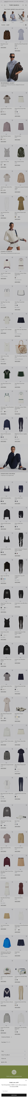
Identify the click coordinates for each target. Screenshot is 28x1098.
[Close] (26, 1080)
